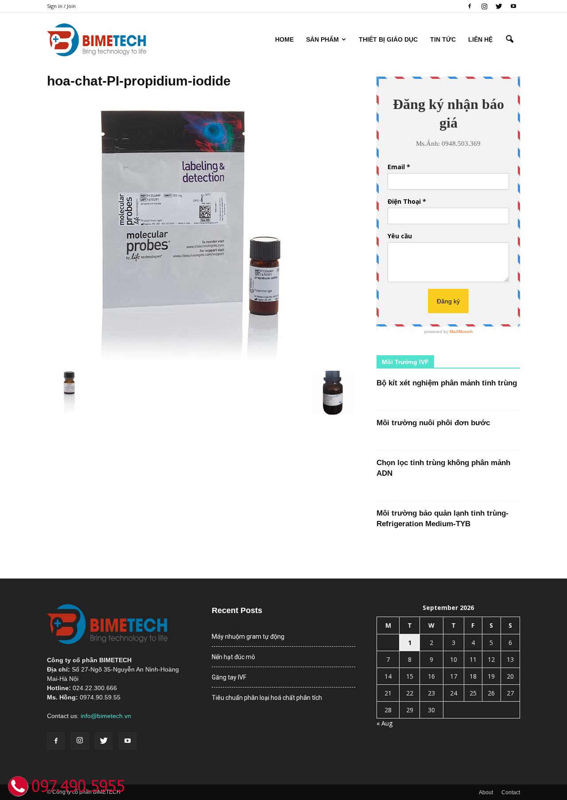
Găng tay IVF (229, 677)
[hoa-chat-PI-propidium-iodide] (191, 361)
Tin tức (443, 39)
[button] (509, 39)
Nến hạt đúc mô (233, 656)
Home (284, 39)
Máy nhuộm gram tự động (248, 636)
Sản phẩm (322, 39)
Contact (510, 792)
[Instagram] (484, 6)
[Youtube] (513, 6)
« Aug (384, 723)
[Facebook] (469, 6)
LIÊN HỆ (480, 39)
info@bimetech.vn (106, 715)
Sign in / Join (61, 6)
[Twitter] (498, 6)
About (486, 792)
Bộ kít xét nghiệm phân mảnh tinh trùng (447, 383)
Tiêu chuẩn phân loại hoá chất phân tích (267, 697)
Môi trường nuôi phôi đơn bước (433, 423)
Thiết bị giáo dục (388, 39)
